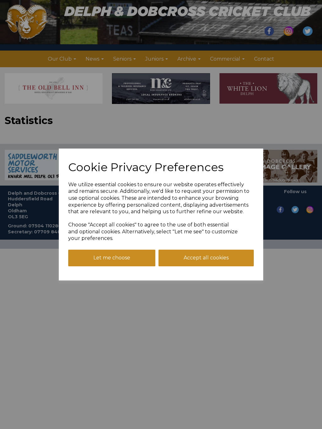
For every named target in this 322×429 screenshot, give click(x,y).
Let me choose (111, 258)
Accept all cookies (206, 258)
